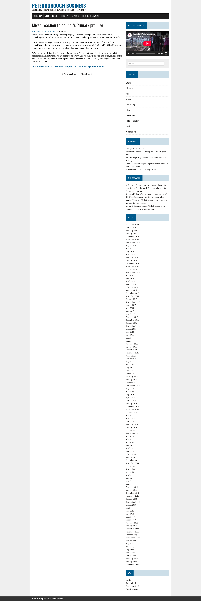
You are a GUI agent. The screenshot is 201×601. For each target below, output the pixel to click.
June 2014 (130, 391)
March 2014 (131, 400)
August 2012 (131, 436)
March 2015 (131, 373)
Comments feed (132, 586)
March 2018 (131, 284)
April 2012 (130, 448)
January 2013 (131, 427)
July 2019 (130, 248)
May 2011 (130, 478)
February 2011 (132, 487)
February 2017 (132, 317)
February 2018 (132, 287)
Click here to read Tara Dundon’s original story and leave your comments (68, 66)
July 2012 (130, 439)
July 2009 (130, 543)
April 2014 (130, 397)
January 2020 (131, 233)
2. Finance (129, 88)
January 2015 (131, 379)
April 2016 (130, 338)
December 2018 (132, 263)
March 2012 (131, 451)
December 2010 (132, 493)
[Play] (128, 53)
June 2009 (130, 546)
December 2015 (132, 349)
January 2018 (131, 290)
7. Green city (130, 115)
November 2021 (132, 224)
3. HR (127, 93)
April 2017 (130, 314)
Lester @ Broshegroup (135, 206)
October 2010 (131, 499)
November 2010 (132, 496)
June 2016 (130, 332)
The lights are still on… (135, 148)
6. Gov (128, 110)
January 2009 (131, 561)
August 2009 (131, 540)
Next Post (85, 74)
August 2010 (131, 505)
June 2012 (130, 442)
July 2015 (130, 361)
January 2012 (131, 457)
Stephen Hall (131, 194)
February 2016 (132, 344)
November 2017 (132, 296)
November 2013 (132, 409)
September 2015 (133, 356)
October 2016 (131, 323)
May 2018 (130, 278)
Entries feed (131, 583)
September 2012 (133, 433)
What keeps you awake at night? (153, 194)
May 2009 (130, 549)
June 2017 (130, 308)
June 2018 (130, 275)
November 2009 (132, 531)
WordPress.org (132, 589)
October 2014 (131, 382)
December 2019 (132, 236)
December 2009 (132, 528)
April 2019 (130, 254)
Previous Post (70, 74)
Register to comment (90, 16)
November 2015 (132, 352)
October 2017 (131, 299)
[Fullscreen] (166, 53)
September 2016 (133, 326)
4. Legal (128, 99)
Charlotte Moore (48, 31)
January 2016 (131, 347)
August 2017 (131, 305)
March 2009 (131, 555)
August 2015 (131, 358)
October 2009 (131, 534)
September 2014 (133, 385)
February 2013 (132, 424)
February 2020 (132, 230)
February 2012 (132, 454)
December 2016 (132, 320)
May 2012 (130, 445)
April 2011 (130, 481)
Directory (38, 16)
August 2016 (131, 329)
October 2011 (131, 466)
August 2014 (131, 388)
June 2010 (130, 511)
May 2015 (130, 367)
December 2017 (132, 293)
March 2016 (131, 341)
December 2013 (132, 406)
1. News (128, 82)
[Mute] (162, 53)
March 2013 (131, 421)
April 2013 (130, 418)
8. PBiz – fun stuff (132, 120)
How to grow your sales (154, 197)
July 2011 (130, 475)
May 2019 (130, 251)
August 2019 (131, 245)
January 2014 (131, 403)
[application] (147, 43)
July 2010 (130, 508)
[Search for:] (146, 63)
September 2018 (133, 272)
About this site (51, 16)
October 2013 (131, 412)
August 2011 (131, 472)
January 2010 (131, 525)
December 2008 (132, 564)
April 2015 (130, 370)
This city (64, 16)
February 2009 (132, 558)
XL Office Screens (133, 197)
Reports (75, 16)
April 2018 (130, 281)
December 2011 (132, 460)
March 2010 (131, 519)
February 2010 (132, 523)
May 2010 (130, 514)
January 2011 (131, 490)
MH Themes (59, 599)
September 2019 (133, 242)
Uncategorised (131, 131)
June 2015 (130, 364)
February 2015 (132, 376)
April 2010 (130, 517)
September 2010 (133, 502)
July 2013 (130, 415)
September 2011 (133, 469)
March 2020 (131, 227)
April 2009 (130, 552)
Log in (128, 580)
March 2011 (131, 484)
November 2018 (132, 266)
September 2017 (133, 302)
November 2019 (132, 239)
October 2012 (131, 430)
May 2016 (130, 335)
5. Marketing (130, 104)
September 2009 (133, 537)
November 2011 (132, 463)
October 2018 (131, 269)
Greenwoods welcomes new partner (141, 169)
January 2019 (131, 260)
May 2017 (130, 311)
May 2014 (130, 394)
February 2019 (132, 257)
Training (128, 126)
